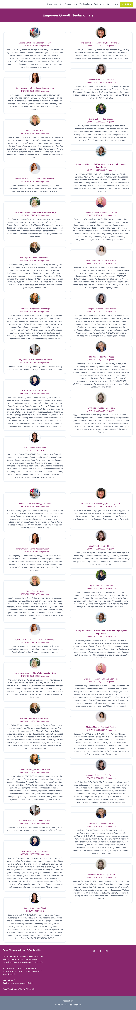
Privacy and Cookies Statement (68, 1005)
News (115, 4)
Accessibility (68, 1001)
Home (49, 4)
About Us (58, 4)
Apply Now (127, 4)
